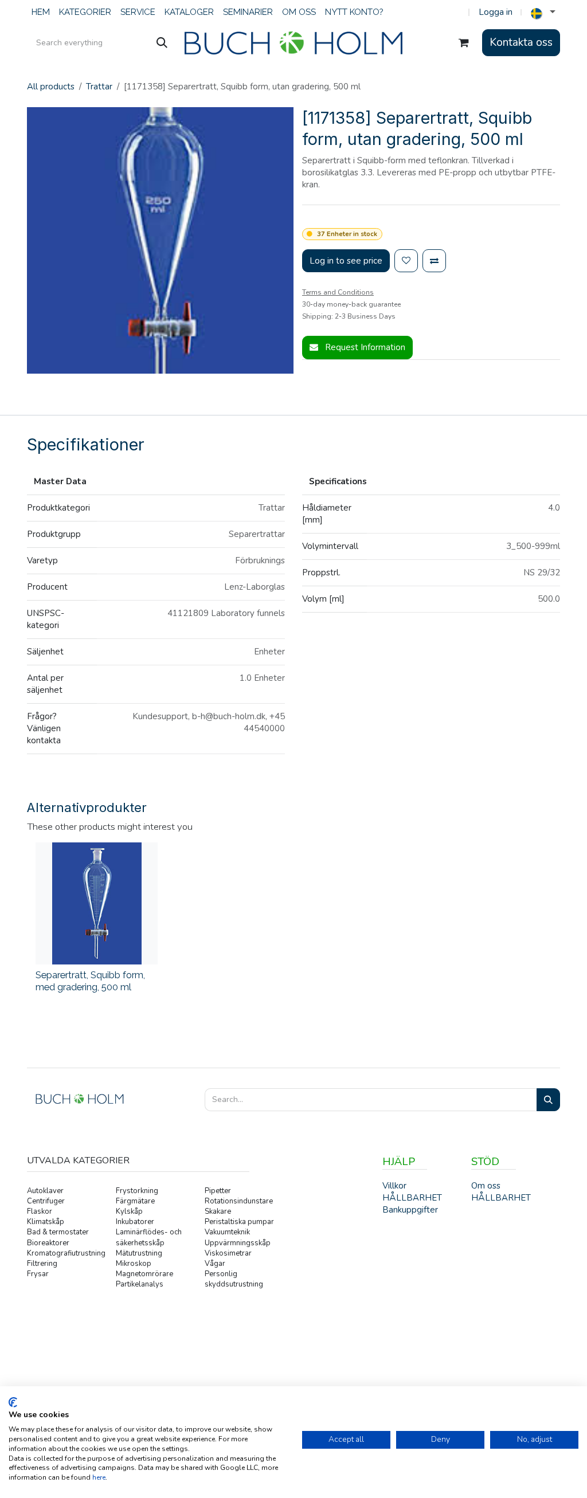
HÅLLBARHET (501, 1197)
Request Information (364, 347)
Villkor (394, 1185)
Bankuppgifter (410, 1209)
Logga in (495, 12)
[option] (293, 922)
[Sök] (162, 43)
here (98, 1477)
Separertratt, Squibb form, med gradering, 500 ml (90, 981)
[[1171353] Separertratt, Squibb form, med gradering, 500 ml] (97, 903)
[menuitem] (40, 12)
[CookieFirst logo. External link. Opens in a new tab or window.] (13, 1402)
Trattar (99, 86)
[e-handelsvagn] (464, 43)
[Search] (548, 1100)
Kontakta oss (521, 42)
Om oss (485, 1185)
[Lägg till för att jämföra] (434, 261)
